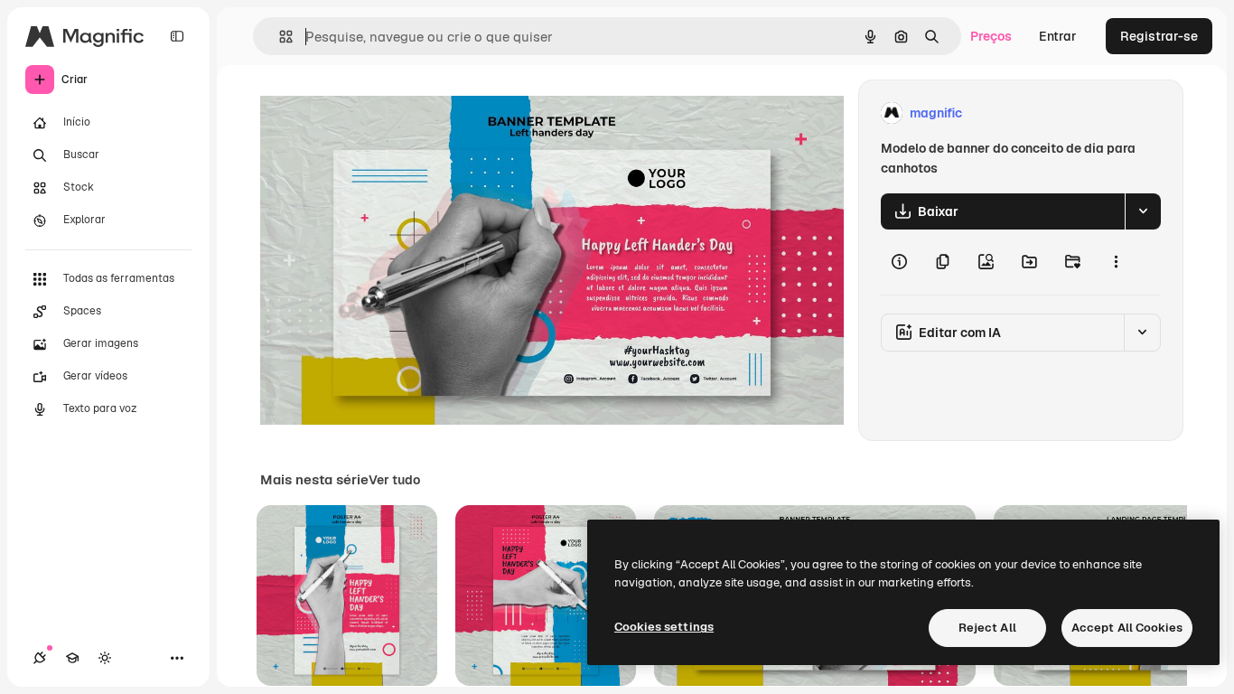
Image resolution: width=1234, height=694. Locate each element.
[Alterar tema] (104, 657)
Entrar (1058, 36)
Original (376, 113)
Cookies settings (664, 626)
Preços (991, 36)
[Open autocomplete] (279, 36)
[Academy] (72, 657)
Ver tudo (394, 480)
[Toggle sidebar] (177, 36)
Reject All (987, 627)
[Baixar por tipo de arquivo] (1143, 211)
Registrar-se (1159, 36)
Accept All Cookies (1127, 627)
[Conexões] (39, 657)
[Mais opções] (1116, 262)
